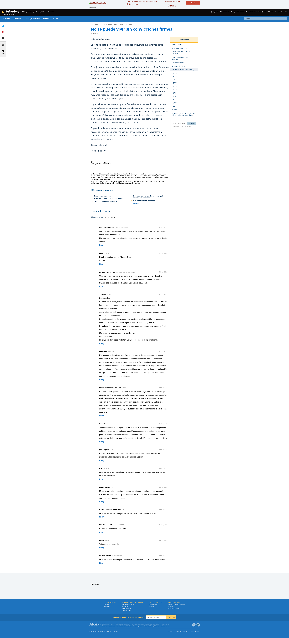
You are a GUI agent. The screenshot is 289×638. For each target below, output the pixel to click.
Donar (271, 12)
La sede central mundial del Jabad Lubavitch (158, 624)
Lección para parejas (102, 196)
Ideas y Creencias (32, 18)
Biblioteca (95, 25)
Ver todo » (137, 203)
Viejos (112, 217)
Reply (101, 245)
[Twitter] (198, 625)
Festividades (153, 605)
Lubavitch (123, 624)
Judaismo (150, 626)
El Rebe (170, 606)
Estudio (6, 18)
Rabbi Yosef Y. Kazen (132, 626)
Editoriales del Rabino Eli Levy (113, 25)
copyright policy (133, 183)
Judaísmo (17, 18)
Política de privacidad (181, 632)
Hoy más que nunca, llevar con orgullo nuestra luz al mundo (148, 197)
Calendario (125, 606)
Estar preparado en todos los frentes (108, 199)
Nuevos (107, 217)
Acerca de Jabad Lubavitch (176, 605)
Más (174, 106)
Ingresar (215, 12)
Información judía (159, 626)
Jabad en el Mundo (174, 608)
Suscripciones (126, 610)
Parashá (151, 606)
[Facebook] (194, 625)
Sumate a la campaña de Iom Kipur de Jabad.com (142, 2)
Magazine (107, 606)
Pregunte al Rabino (238, 12)
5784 (130, 25)
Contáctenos (195, 632)
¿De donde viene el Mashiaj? (105, 201)
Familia (46, 18)
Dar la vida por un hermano (144, 201)
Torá (145, 626)
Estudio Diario (126, 608)
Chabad (117, 624)
